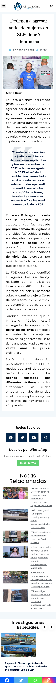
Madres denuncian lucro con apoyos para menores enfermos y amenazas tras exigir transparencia (41, 497)
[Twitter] (22, 437)
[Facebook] (11, 437)
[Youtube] (33, 437)
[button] (3, 6)
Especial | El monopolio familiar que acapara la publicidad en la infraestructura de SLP (26, 666)
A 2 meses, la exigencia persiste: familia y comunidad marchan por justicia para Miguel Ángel (41, 579)
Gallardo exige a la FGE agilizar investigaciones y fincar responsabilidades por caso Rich (40, 519)
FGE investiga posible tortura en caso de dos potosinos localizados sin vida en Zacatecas (41, 600)
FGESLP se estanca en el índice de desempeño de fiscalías (41, 537)
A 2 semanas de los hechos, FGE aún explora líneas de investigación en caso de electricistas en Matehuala (41, 557)
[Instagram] (45, 437)
